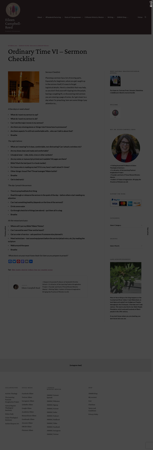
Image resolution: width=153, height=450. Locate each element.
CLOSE (151, 2)
